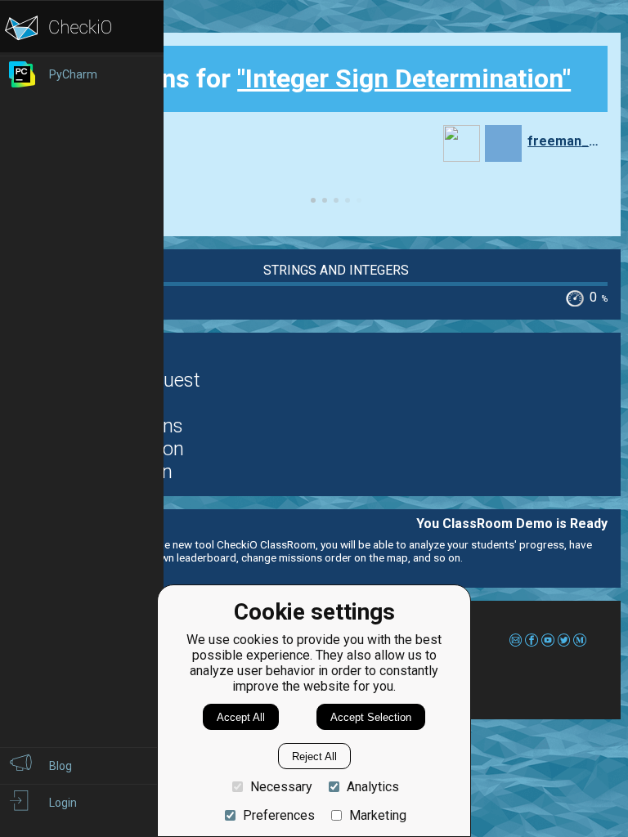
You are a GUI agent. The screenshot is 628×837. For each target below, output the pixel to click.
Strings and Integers (336, 270)
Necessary (281, 786)
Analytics (373, 786)
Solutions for (324, 78)
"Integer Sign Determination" (404, 78)
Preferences (279, 815)
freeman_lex (563, 141)
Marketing (377, 815)
